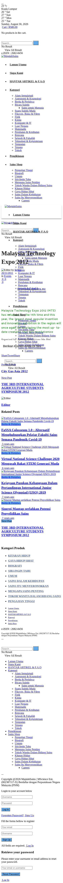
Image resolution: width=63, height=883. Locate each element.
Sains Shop (16, 164)
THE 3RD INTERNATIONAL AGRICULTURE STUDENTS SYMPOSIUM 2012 (22, 531)
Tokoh (18, 150)
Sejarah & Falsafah (25, 138)
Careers (26, 200)
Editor (18, 270)
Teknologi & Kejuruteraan (29, 141)
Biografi (19, 173)
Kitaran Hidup (22, 188)
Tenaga (19, 147)
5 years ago (7, 444)
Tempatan (20, 144)
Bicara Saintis (22, 104)
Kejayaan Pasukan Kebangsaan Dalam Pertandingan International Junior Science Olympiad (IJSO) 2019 (29, 487)
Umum (18, 176)
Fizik (17, 116)
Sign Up (29, 815)
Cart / (9, 27)
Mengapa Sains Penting (27, 182)
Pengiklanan (17, 156)
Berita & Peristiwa (24, 101)
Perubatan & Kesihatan (27, 132)
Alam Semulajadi (24, 95)
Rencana (19, 135)
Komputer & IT (23, 123)
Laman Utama (18, 64)
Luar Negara (21, 126)
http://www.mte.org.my (31, 289)
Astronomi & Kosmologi (28, 98)
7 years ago (7, 497)
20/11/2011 (7, 273)
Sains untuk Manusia (33, 107)
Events (7, 276)
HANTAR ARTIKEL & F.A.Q (27, 81)
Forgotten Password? (12, 815)
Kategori (15, 89)
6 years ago (7, 468)
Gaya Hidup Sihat (24, 191)
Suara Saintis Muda (25, 110)
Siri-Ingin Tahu (23, 179)
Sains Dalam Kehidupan (28, 194)
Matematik (20, 129)
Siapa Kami (16, 73)
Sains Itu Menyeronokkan (28, 197)
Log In (30, 845)
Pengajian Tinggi (24, 170)
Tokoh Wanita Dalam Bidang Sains (33, 185)
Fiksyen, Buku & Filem (27, 113)
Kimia (18, 119)
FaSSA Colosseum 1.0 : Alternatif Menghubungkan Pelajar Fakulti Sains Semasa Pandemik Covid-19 (29, 434)
